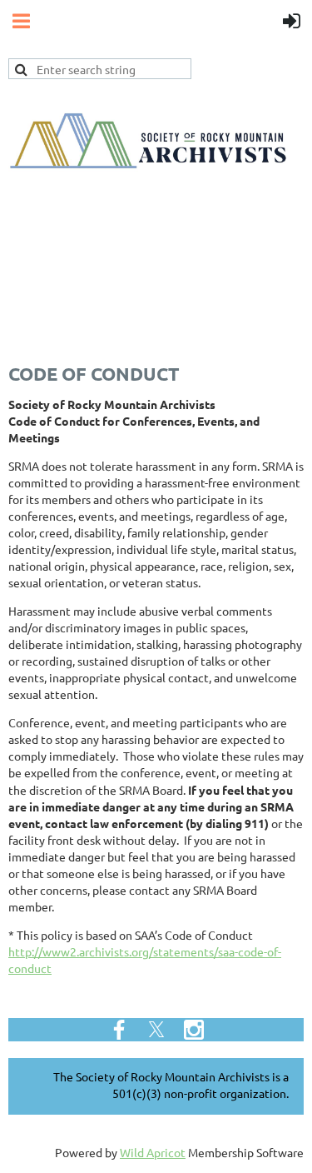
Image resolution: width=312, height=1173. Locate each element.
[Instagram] (194, 1029)
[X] (156, 1029)
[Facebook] (119, 1029)
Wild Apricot (153, 1152)
